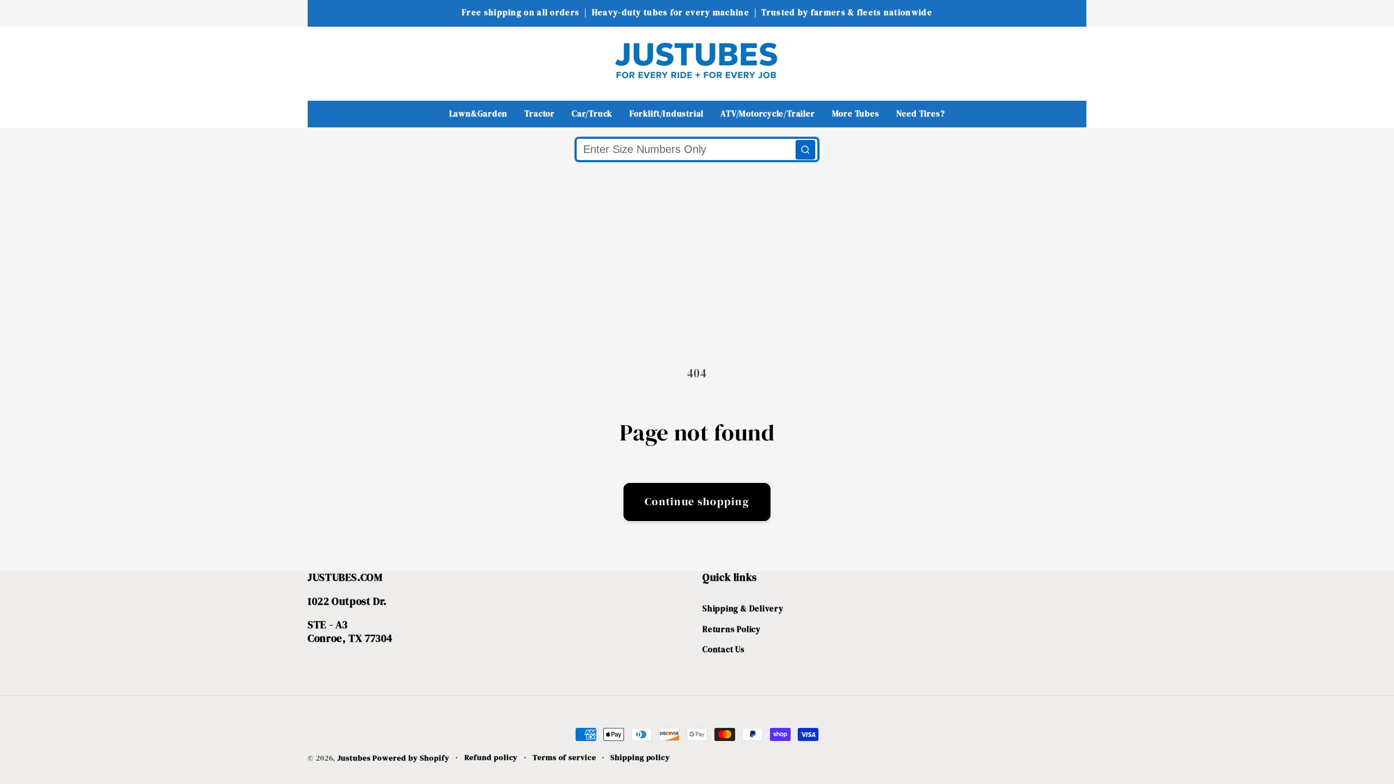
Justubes (354, 757)
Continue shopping (697, 501)
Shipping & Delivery (743, 608)
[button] (323, 60)
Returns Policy (731, 629)
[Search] (805, 150)
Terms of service (564, 757)
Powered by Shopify (410, 757)
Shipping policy (640, 757)
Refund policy (491, 757)
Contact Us (723, 649)
